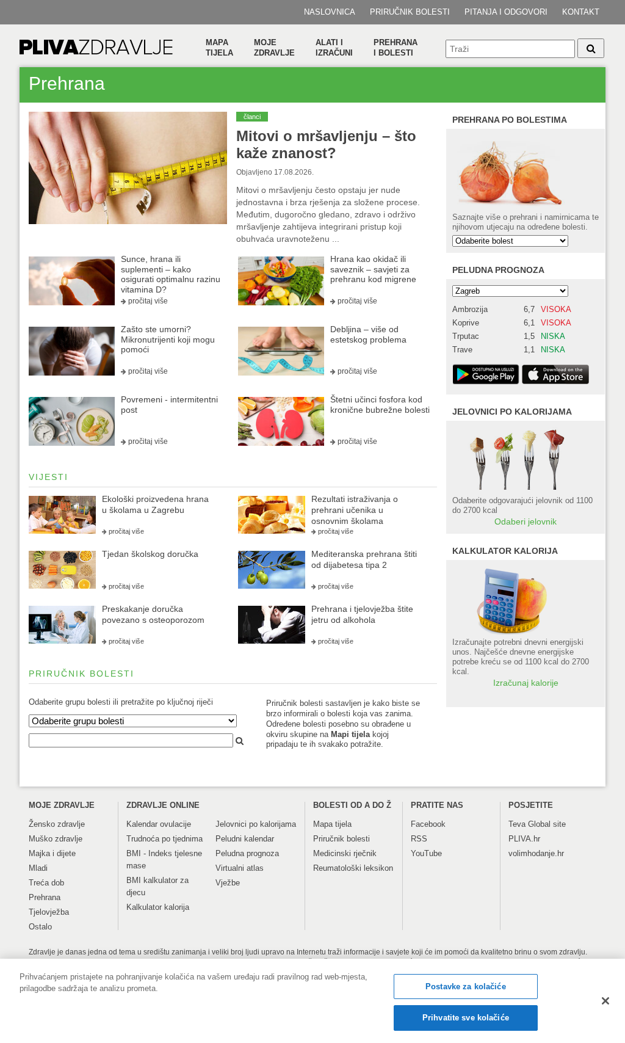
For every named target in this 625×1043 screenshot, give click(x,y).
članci (252, 116)
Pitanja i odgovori (505, 11)
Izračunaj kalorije (525, 683)
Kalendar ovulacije (158, 824)
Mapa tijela (219, 47)
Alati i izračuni (334, 47)
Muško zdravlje (55, 838)
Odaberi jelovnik (525, 521)
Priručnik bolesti (410, 11)
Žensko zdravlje (57, 824)
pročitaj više (148, 301)
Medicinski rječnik (345, 853)
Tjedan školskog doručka (150, 554)
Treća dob (46, 882)
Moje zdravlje (274, 47)
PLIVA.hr (524, 838)
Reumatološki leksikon (353, 868)
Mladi (38, 868)
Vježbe (227, 882)
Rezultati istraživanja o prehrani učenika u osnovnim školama (354, 510)
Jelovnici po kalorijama (255, 824)
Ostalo (40, 926)
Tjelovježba (49, 912)
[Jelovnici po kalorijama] (525, 458)
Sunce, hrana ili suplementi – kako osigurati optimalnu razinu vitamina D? (170, 274)
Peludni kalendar (244, 838)
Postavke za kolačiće (465, 986)
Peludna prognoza (498, 270)
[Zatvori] (605, 1000)
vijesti (48, 477)
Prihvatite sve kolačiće (465, 1017)
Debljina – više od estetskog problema (368, 334)
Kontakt (580, 11)
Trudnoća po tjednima (164, 838)
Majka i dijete (52, 853)
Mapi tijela (350, 734)
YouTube (426, 853)
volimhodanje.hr (536, 853)
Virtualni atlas (239, 868)
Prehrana (44, 897)
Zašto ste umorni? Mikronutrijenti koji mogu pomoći (168, 339)
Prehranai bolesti (395, 47)
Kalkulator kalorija (157, 907)
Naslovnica (329, 11)
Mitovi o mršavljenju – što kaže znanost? (326, 144)
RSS (419, 838)
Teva (517, 824)
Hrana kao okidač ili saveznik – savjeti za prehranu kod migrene (373, 269)
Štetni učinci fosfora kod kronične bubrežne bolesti (380, 404)
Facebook (428, 824)
